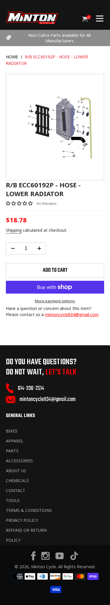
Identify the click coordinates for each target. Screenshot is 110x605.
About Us (16, 470)
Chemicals (17, 480)
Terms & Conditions (29, 510)
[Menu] (99, 17)
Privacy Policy (22, 520)
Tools (13, 500)
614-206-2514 (31, 388)
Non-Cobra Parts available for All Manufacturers (59, 37)
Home (12, 57)
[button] (20, 203)
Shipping (14, 230)
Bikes (12, 431)
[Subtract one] (12, 248)
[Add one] (39, 248)
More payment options (55, 301)
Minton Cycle (43, 566)
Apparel (14, 441)
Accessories (19, 460)
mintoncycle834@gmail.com (72, 314)
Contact (15, 490)
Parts (12, 451)
